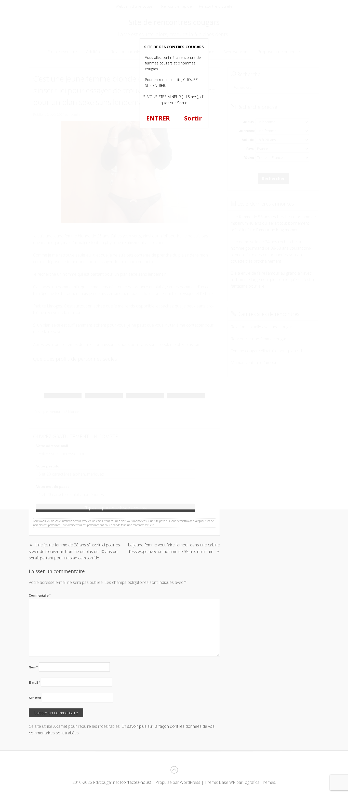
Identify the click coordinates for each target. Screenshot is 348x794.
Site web (35, 698)
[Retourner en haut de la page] (174, 770)
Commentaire (40, 595)
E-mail (34, 682)
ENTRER (158, 118)
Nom (33, 667)
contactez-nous (135, 782)
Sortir (193, 118)
